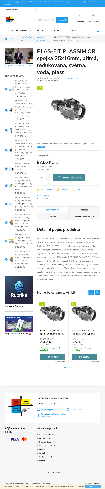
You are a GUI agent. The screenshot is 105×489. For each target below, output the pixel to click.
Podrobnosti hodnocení (70, 78)
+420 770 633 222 (77, 409)
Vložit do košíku (71, 177)
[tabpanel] (53, 331)
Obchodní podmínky (47, 446)
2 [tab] (67, 367)
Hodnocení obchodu (47, 457)
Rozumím (93, 486)
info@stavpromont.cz (49, 409)
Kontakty (42, 449)
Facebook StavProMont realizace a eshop (53, 415)
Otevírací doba (45, 442)
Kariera (42, 460)
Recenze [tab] (84, 210)
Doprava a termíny (12, 10)
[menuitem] (19, 31)
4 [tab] (72, 367)
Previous (91, 292)
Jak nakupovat (44, 438)
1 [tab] (65, 367)
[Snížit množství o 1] (48, 179)
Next (97, 292)
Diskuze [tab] (53, 217)
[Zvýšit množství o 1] (48, 176)
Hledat (62, 19)
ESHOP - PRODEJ (53, 472)
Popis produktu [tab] (53, 210)
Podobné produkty (83, 217)
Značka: (44, 195)
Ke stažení (43, 453)
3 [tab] (69, 367)
